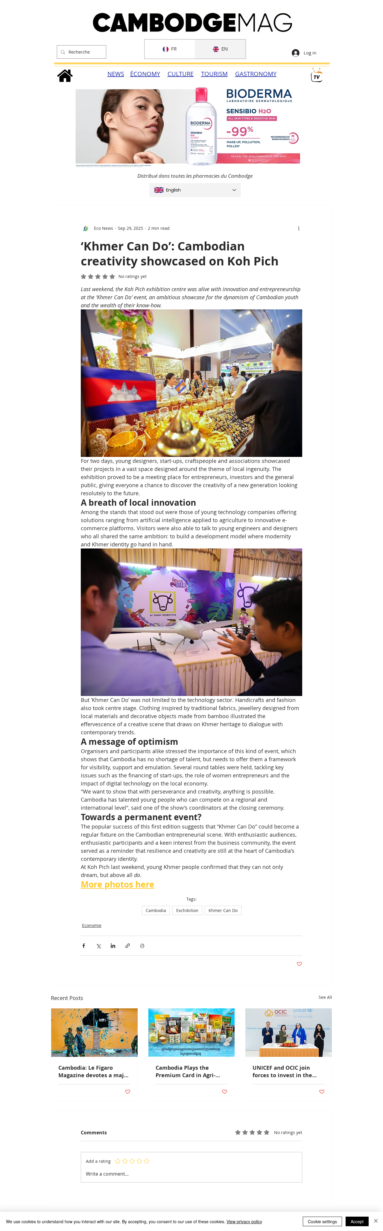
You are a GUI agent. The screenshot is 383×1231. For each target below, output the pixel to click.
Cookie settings (322, 1221)
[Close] (375, 1221)
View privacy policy (244, 1221)
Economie (91, 925)
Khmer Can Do (223, 910)
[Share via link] (127, 946)
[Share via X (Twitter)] (98, 946)
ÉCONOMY (145, 74)
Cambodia (156, 910)
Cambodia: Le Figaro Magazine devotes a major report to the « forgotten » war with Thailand (94, 1071)
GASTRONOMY (255, 74)
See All (325, 997)
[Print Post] (142, 946)
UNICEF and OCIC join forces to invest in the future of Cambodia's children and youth (282, 1071)
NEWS (115, 74)
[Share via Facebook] (83, 946)
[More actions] (298, 228)
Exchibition (187, 910)
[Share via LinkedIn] (113, 946)
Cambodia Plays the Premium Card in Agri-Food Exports (185, 1071)
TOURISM (214, 74)
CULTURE (181, 74)
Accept (357, 1221)
